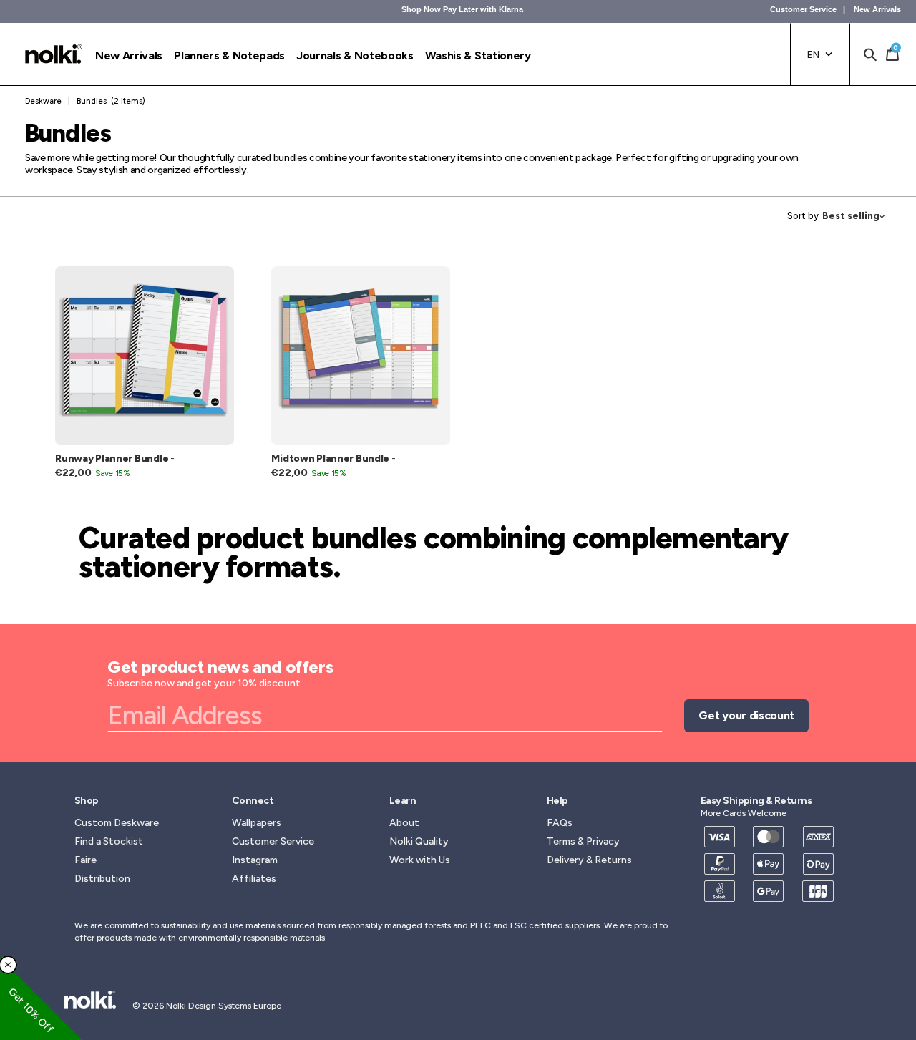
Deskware (43, 101)
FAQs (559, 823)
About (404, 823)
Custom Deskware (116, 823)
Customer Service (803, 9)
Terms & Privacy (583, 841)
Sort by (803, 215)
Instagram (255, 860)
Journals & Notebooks (355, 55)
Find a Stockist (108, 841)
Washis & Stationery (478, 55)
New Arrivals (877, 9)
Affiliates (254, 879)
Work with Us (419, 860)
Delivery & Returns (589, 860)
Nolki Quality (419, 841)
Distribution (102, 879)
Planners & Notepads (229, 55)
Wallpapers (256, 823)
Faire (85, 860)
